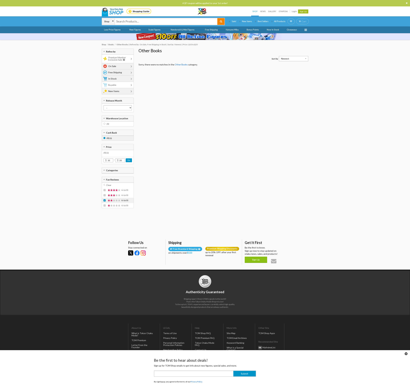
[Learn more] (123, 60)
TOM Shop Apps (266, 333)
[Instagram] (143, 253)
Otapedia (283, 11)
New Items (247, 21)
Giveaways (292, 29)
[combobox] (166, 21)
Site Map (231, 333)
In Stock (112, 78)
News (263, 11)
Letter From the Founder (139, 346)
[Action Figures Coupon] (205, 36)
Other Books (150, 50)
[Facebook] (136, 253)
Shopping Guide (141, 11)
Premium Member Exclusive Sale (117, 58)
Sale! (234, 21)
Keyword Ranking (235, 342)
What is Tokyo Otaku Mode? (142, 334)
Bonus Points (253, 29)
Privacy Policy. (197, 380)
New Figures (135, 29)
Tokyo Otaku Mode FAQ (204, 343)
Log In (294, 11)
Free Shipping (211, 29)
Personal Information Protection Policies (173, 343)
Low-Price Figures (112, 29)
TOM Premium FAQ (204, 338)
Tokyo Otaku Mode (202, 11)
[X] (130, 253)
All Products (279, 21)
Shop (255, 11)
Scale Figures (154, 29)
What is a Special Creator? (235, 348)
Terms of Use (170, 333)
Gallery (272, 11)
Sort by (275, 59)
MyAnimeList (268, 347)
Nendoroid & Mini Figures (182, 29)
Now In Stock (273, 29)
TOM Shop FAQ (203, 333)
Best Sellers (263, 21)
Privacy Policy (170, 338)
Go (128, 160)
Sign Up (303, 11)
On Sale (112, 66)
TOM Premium (138, 340)
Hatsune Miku (232, 29)
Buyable (112, 85)
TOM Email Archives (237, 338)
